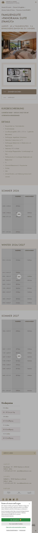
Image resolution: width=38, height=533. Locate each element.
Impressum (22, 530)
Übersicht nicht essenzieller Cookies (16, 527)
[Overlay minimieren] (29, 503)
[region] (15, 511)
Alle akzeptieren (14, 520)
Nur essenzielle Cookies (16, 524)
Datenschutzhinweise (12, 530)
